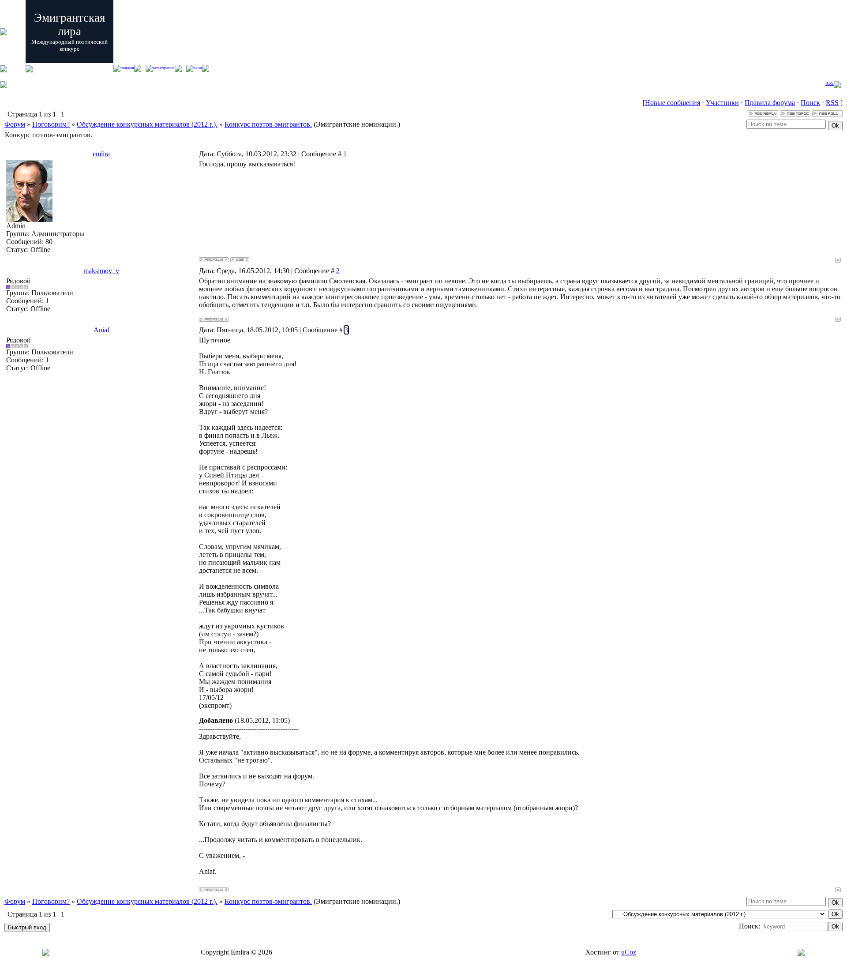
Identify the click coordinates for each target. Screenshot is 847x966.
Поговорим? (51, 124)
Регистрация (164, 67)
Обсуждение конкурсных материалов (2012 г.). (147, 124)
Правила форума (770, 102)
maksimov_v (101, 270)
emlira (101, 154)
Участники (722, 102)
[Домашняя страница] (239, 259)
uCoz (628, 952)
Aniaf (101, 330)
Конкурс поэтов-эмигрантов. (268, 124)
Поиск (810, 102)
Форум (14, 124)
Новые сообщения (672, 102)
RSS (829, 83)
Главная (127, 67)
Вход (197, 67)
